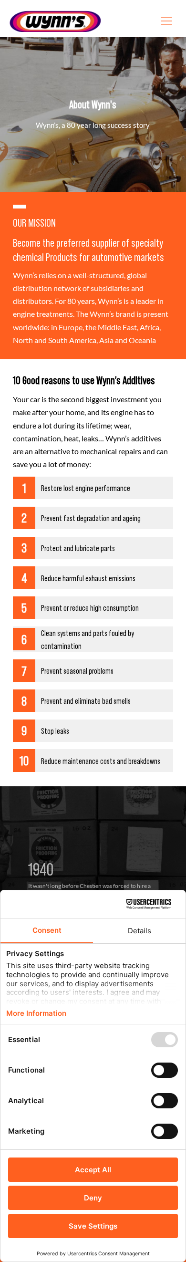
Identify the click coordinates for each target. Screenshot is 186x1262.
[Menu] (166, 21)
